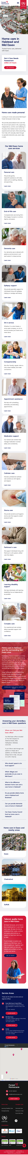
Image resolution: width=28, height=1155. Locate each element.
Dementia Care (19, 1108)
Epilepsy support (10, 285)
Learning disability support (11, 585)
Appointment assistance (13, 399)
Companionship (10, 362)
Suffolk (6, 905)
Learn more (7, 186)
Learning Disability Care (7, 1108)
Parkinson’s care (10, 547)
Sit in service (9, 323)
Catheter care (9, 473)
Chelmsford (8, 879)
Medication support (11, 436)
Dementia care (9, 248)
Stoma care (8, 510)
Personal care (9, 172)
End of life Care (19, 1113)
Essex (6, 854)
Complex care (9, 624)
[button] (18, 3)
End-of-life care (10, 211)
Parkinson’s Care (19, 1110)
